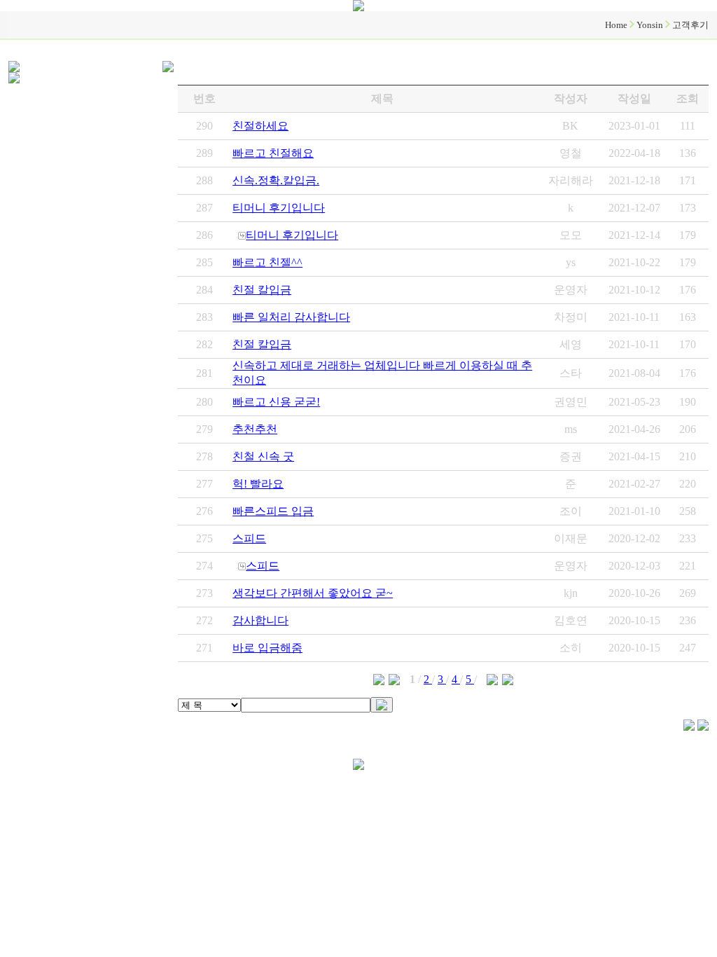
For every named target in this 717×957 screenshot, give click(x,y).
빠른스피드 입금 (273, 511)
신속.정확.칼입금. (275, 180)
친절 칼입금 (261, 290)
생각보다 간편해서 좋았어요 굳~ (312, 593)
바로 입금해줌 (267, 648)
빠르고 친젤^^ (267, 262)
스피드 (249, 538)
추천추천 (254, 429)
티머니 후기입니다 (278, 208)
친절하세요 (260, 126)
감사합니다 (260, 620)
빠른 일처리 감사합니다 (291, 317)
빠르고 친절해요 (273, 153)
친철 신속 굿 (263, 456)
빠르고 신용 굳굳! (276, 402)
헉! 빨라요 (258, 484)
